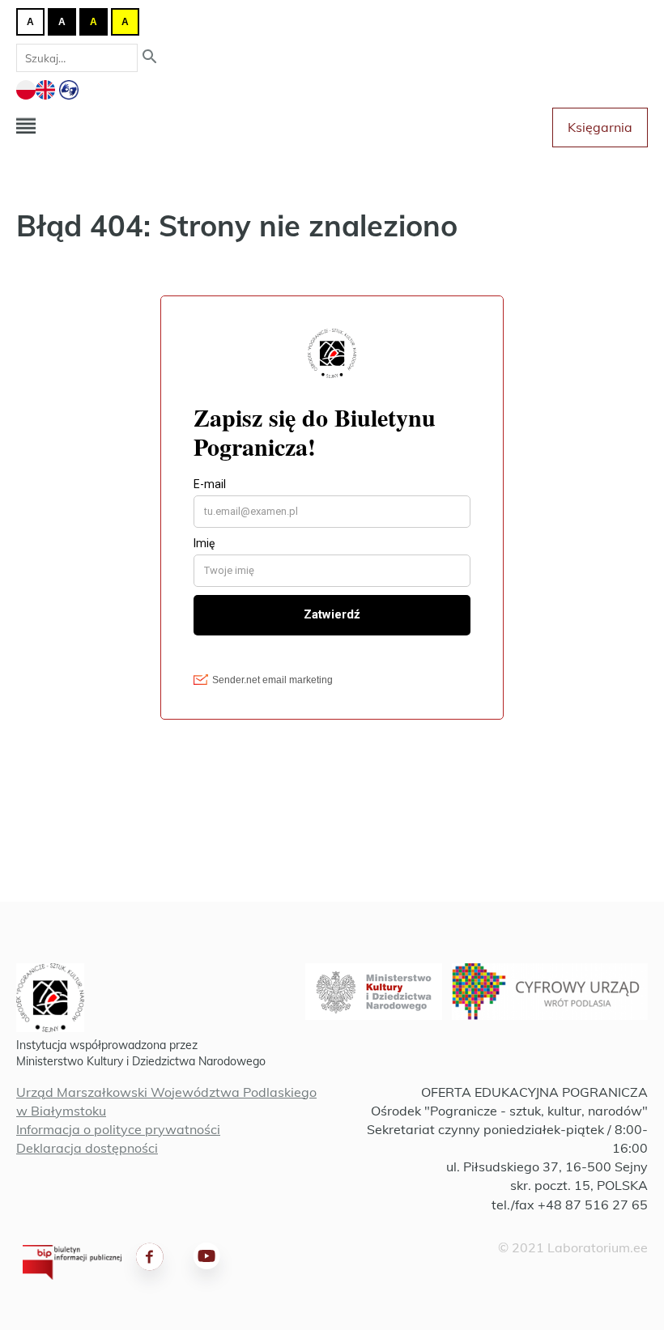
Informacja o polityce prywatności (118, 1129)
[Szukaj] (150, 58)
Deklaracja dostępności (87, 1148)
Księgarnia (600, 127)
